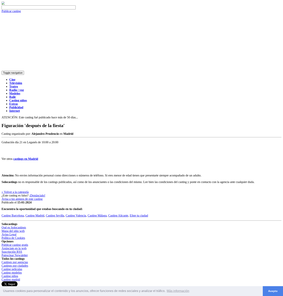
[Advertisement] (141, 42)
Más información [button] (178, 291)
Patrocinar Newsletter (15, 255)
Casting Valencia (76, 215)
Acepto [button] (273, 291)
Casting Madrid (34, 215)
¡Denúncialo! (37, 195)
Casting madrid (11, 279)
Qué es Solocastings (14, 227)
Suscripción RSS (12, 251)
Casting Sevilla (55, 215)
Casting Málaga (97, 215)
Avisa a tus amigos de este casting (22, 199)
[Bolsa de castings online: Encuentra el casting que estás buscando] (3, 3)
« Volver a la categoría (15, 192)
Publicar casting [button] (11, 11)
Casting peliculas (12, 269)
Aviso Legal (9, 234)
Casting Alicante (118, 215)
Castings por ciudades (15, 265)
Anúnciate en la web (14, 248)
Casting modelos (12, 272)
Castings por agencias (15, 262)
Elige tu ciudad (139, 215)
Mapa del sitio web (13, 231)
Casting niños (10, 276)
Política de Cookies (13, 237)
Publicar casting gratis (15, 244)
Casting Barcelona (13, 215)
